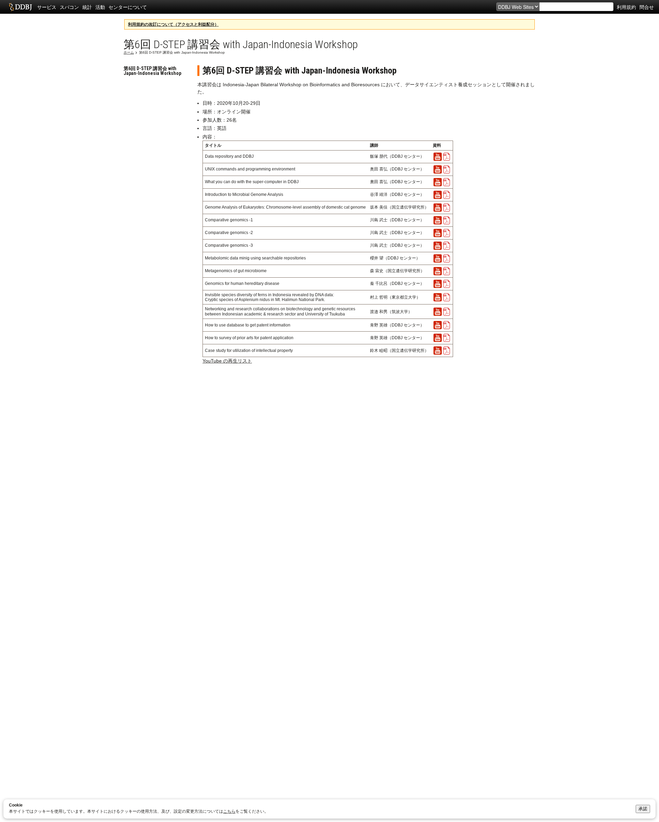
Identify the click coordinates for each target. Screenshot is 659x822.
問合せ (646, 6)
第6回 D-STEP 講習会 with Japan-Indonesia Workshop (152, 71)
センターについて (127, 6)
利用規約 (626, 6)
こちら (229, 811)
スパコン (69, 6)
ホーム (129, 52)
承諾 (642, 808)
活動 (100, 6)
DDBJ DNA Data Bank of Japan (20, 7)
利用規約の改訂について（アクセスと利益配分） (173, 24)
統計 (87, 6)
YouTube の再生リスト (227, 361)
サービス (46, 6)
